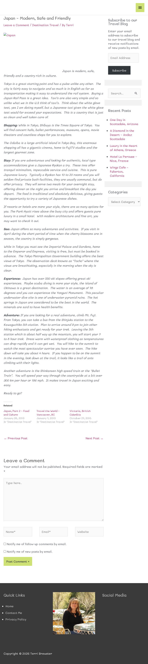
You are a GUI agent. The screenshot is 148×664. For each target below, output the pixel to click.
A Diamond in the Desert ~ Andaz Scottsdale (122, 135)
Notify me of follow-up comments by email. (36, 544)
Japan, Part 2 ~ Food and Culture (16, 412)
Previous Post (15, 438)
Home (9, 606)
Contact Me (13, 613)
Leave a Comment (16, 25)
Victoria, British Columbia (80, 412)
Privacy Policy (15, 619)
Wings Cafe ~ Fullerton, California (119, 171)
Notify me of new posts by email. (29, 551)
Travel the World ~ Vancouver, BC (48, 412)
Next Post (94, 438)
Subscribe (119, 70)
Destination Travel (45, 25)
